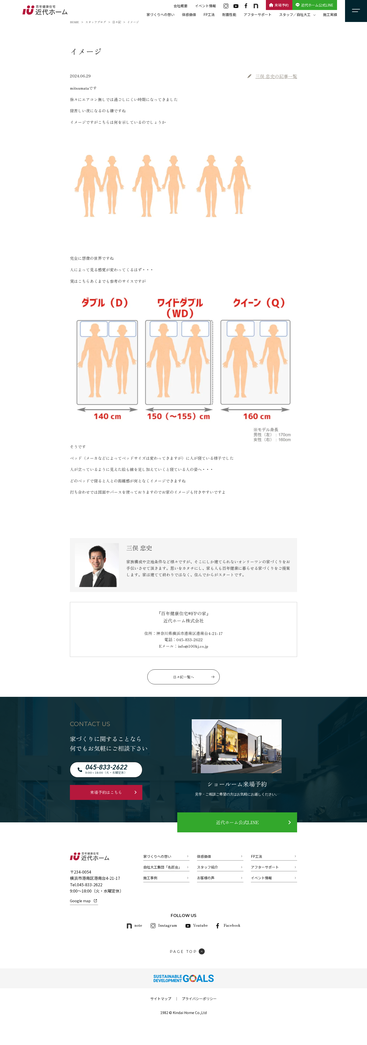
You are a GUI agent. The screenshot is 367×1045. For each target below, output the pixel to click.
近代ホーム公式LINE (317, 4)
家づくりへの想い (161, 14)
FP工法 (209, 14)
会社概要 (180, 5)
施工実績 (330, 14)
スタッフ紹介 (207, 867)
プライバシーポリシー (199, 998)
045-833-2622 (89, 885)
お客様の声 (205, 877)
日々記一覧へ (183, 676)
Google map (80, 900)
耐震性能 (229, 14)
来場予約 (282, 4)
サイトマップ (160, 998)
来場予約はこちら (106, 792)
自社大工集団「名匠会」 (162, 867)
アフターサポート (258, 14)
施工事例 (150, 877)
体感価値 (189, 14)
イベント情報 (205, 5)
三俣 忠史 (276, 76)
